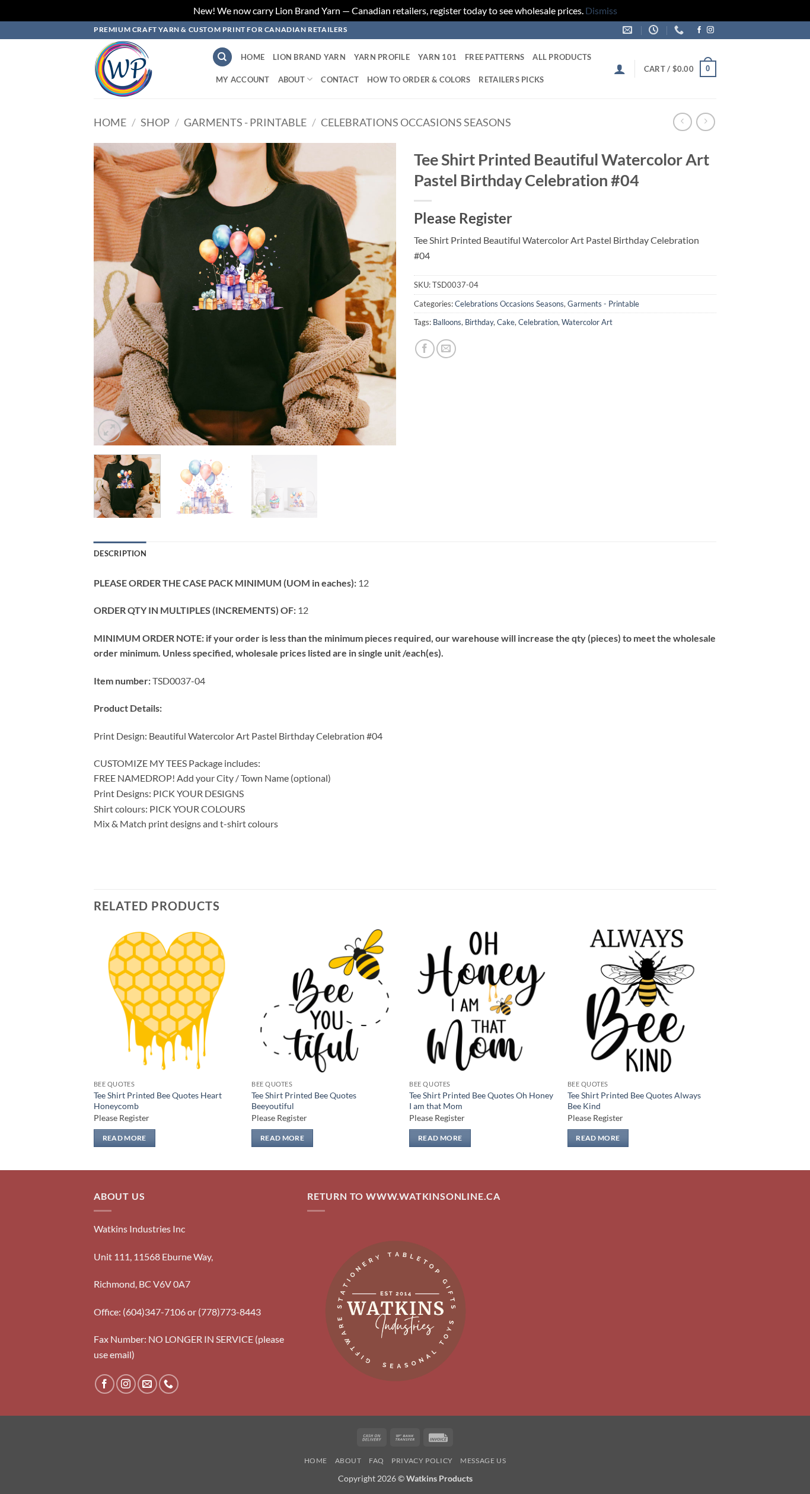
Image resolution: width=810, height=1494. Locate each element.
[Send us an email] (147, 1384)
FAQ (376, 1460)
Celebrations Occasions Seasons (416, 122)
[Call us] (168, 1384)
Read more (124, 1138)
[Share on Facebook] (425, 349)
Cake (506, 322)
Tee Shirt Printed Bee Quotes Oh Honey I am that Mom (481, 1100)
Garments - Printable (245, 122)
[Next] (375, 294)
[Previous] (114, 294)
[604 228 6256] (680, 30)
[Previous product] (705, 122)
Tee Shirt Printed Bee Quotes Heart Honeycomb (158, 1100)
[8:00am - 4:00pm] (655, 30)
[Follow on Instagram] (710, 30)
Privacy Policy (422, 1460)
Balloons (447, 322)
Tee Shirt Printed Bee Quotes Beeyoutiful (303, 1100)
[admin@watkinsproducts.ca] (629, 30)
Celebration (538, 322)
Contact (340, 79)
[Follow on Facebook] (699, 30)
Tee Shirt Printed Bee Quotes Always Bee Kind (634, 1100)
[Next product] (682, 122)
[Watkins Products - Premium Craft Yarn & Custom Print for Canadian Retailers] (144, 68)
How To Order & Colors (418, 79)
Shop (155, 122)
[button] (620, 69)
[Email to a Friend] (446, 349)
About (291, 79)
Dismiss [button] (601, 10)
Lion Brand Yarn (309, 57)
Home (252, 57)
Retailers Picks (511, 79)
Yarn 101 (437, 57)
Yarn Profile (382, 57)
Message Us (483, 1460)
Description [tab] (120, 553)
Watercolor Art (587, 322)
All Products (561, 57)
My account (243, 79)
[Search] (222, 57)
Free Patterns (494, 57)
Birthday (479, 322)
